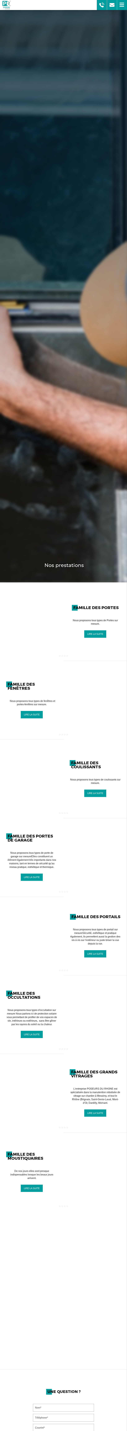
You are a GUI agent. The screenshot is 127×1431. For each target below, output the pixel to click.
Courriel (63, 1421)
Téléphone (63, 1411)
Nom (63, 1401)
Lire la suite (95, 634)
